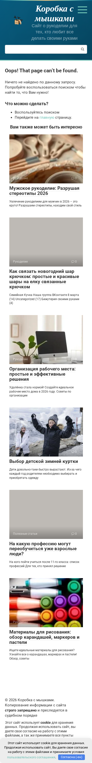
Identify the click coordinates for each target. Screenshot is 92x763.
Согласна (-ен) (71, 757)
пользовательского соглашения (31, 757)
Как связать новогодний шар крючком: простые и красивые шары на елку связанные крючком (44, 279)
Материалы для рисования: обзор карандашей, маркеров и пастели (44, 637)
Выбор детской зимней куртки (43, 461)
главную (46, 117)
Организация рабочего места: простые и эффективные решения (42, 374)
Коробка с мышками (54, 13)
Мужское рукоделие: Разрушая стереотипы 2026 (44, 190)
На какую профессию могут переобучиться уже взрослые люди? (43, 549)
